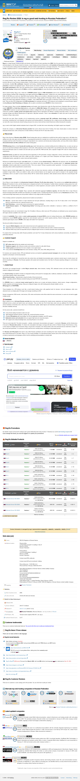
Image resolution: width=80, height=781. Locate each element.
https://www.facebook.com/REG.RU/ (19, 647)
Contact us (8, 347)
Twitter (48, 777)
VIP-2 (7, 479)
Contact (63, 777)
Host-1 (7, 466)
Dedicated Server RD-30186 (13, 504)
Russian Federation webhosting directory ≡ (66, 707)
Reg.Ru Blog (9, 661)
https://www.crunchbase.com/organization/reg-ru (18, 671)
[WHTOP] (4, 11)
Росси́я (54, 611)
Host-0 (7, 458)
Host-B (7, 462)
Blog (50, 777)
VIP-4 (7, 488)
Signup (57, 5)
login (68, 529)
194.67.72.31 (23, 608)
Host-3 (7, 471)
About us (8, 349)
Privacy (7, 353)
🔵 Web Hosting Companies (15, 14)
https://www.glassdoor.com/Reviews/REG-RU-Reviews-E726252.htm (23, 668)
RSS (57, 777)
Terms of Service (10, 351)
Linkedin (55, 777)
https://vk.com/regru (11, 674)
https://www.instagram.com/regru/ (14, 665)
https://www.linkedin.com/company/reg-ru (16, 655)
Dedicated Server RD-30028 (13, 510)
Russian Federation (26, 585)
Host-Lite (8, 449)
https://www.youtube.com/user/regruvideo (16, 658)
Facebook (46, 777)
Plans (75, 439)
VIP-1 (7, 475)
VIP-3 (7, 484)
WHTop (4, 14)
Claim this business (40, 531)
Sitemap (75, 777)
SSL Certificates (72, 50)
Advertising (69, 777)
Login (52, 5)
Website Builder (61, 50)
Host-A (7, 454)
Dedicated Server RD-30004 (13, 498)
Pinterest (53, 777)
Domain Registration (49, 50)
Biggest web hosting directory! (12, 6)
